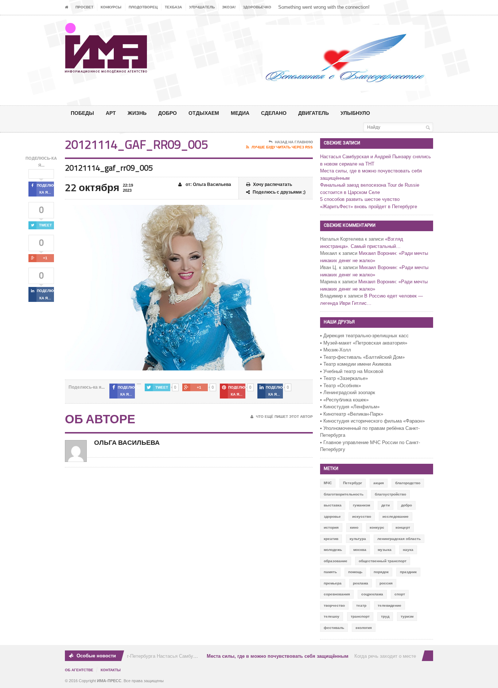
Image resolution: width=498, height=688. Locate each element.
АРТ (111, 113)
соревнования (337, 594)
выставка (333, 505)
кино (354, 527)
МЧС (328, 483)
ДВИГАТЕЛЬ (313, 113)
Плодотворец (143, 7)
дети (385, 505)
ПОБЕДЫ (82, 113)
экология (363, 628)
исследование (395, 516)
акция (378, 483)
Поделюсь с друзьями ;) (279, 192)
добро (406, 505)
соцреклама (372, 594)
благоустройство (390, 494)
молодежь (333, 550)
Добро (167, 113)
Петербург (352, 483)
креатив (331, 539)
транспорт (360, 616)
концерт (403, 527)
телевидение (389, 605)
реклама (360, 583)
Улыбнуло (355, 113)
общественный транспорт (382, 561)
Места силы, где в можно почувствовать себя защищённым (273, 656)
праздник (408, 572)
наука (408, 550)
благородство (407, 483)
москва (359, 550)
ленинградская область (399, 539)
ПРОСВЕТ (84, 7)
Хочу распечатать (272, 184)
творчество (334, 605)
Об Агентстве (79, 670)
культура (358, 539)
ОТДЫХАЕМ (203, 113)
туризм (407, 616)
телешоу (331, 616)
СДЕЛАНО (274, 113)
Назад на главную (294, 142)
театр (361, 605)
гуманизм (361, 505)
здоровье (332, 516)
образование (335, 561)
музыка (385, 550)
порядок (381, 572)
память (330, 572)
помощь (355, 572)
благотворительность (343, 494)
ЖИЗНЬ (137, 113)
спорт (399, 594)
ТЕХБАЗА (173, 7)
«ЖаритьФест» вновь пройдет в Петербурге (368, 206)
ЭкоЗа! (229, 7)
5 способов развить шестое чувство (360, 199)
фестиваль (334, 628)
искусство (361, 516)
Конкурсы (111, 7)
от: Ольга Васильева (207, 184)
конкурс (377, 527)
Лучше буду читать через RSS (282, 147)
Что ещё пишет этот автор (284, 417)
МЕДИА (240, 113)
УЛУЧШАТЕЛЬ (202, 7)
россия (386, 583)
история (331, 527)
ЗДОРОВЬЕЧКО (257, 7)
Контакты (111, 670)
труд (385, 616)
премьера (333, 583)
